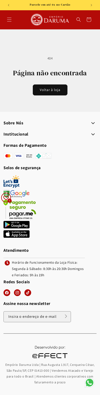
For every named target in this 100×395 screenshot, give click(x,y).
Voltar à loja (50, 89)
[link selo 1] (16, 227)
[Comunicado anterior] (8, 5)
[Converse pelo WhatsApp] (89, 387)
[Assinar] (66, 316)
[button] (9, 19)
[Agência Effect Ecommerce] (50, 359)
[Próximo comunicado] (91, 5)
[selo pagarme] (19, 218)
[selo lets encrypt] (11, 186)
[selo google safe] (16, 197)
